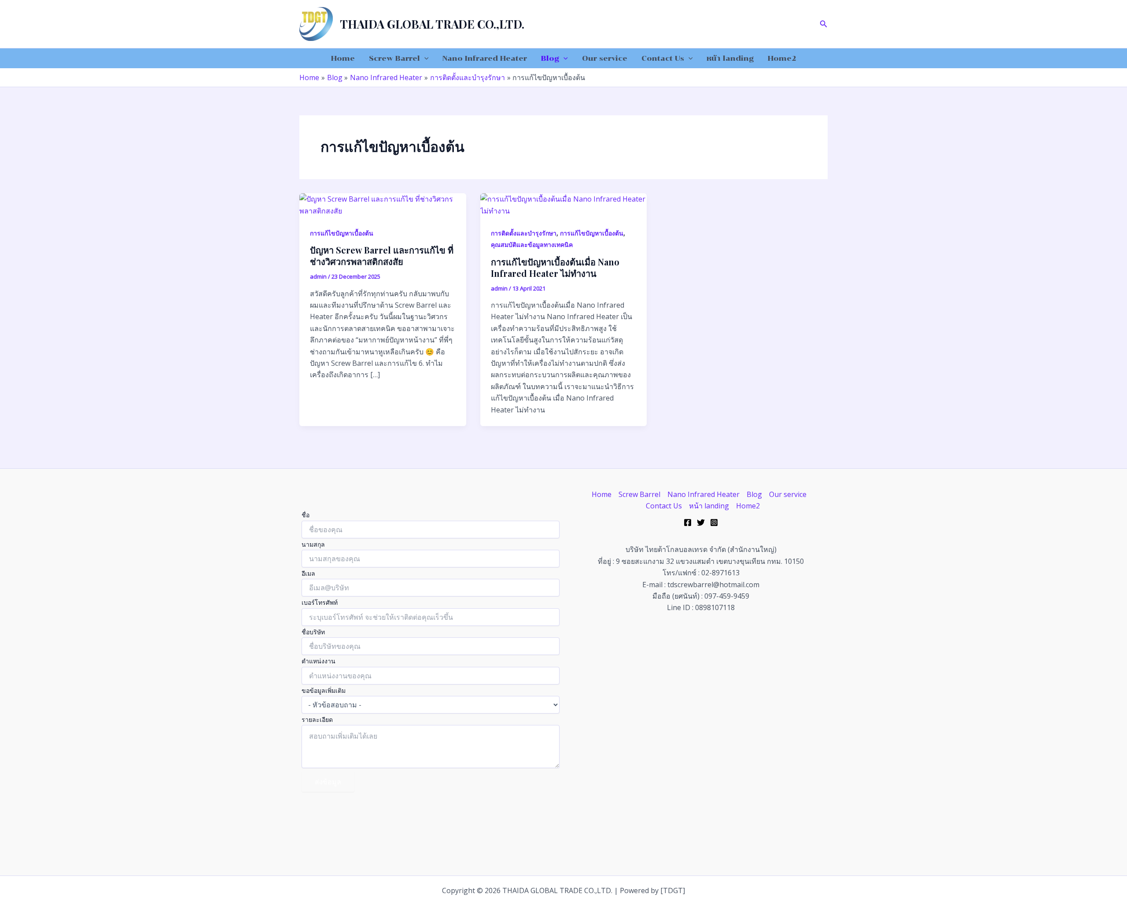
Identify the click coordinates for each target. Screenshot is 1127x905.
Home (343, 58)
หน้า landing (730, 58)
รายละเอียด (317, 719)
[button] (824, 24)
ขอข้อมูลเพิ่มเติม (324, 690)
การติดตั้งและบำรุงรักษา (523, 233)
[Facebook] (688, 522)
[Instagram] (714, 522)
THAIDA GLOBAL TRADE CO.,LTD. (432, 24)
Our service (604, 58)
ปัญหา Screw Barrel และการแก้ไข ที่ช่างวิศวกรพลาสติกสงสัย (381, 255)
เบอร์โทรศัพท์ (320, 602)
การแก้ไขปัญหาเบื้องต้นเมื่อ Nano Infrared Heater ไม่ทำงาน (555, 267)
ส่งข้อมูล (328, 782)
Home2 (782, 58)
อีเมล (308, 573)
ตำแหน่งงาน (318, 661)
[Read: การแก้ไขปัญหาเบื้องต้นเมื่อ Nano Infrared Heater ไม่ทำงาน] (563, 204)
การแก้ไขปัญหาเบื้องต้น (341, 233)
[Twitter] (701, 522)
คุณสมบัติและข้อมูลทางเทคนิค (532, 244)
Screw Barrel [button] (394, 58)
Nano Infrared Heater (484, 58)
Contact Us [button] (662, 58)
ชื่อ (305, 515)
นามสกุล (313, 544)
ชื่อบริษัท (313, 632)
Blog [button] (550, 58)
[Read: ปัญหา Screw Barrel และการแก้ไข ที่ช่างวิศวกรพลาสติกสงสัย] (382, 204)
